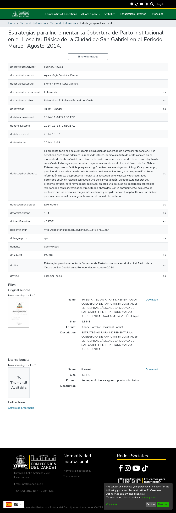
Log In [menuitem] (160, 4)
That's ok (163, 504)
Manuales (157, 14)
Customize (111, 504)
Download (152, 300)
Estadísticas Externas (133, 14)
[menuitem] (90, 14)
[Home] (20, 14)
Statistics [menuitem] (109, 14)
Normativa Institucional (77, 471)
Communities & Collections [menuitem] (61, 14)
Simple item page (88, 56)
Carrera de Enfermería (33, 23)
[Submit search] (152, 4)
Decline (150, 504)
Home (12, 23)
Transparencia (71, 476)
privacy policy (148, 497)
